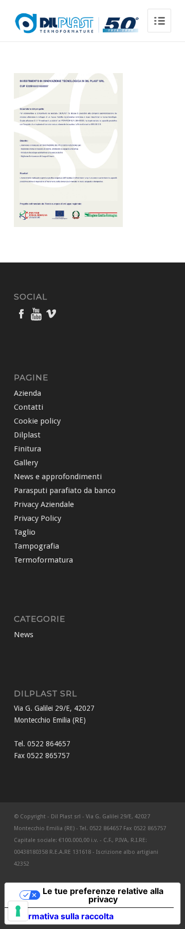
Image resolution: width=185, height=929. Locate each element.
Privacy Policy (37, 518)
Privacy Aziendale (44, 504)
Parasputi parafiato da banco (65, 490)
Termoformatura (43, 560)
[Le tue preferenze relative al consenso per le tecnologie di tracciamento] (18, 911)
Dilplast (27, 435)
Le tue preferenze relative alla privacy (103, 895)
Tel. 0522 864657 (42, 744)
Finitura (27, 448)
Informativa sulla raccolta (63, 916)
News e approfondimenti (58, 476)
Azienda (27, 393)
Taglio (24, 532)
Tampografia (36, 546)
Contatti (28, 407)
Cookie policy (37, 421)
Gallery (26, 462)
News (23, 634)
